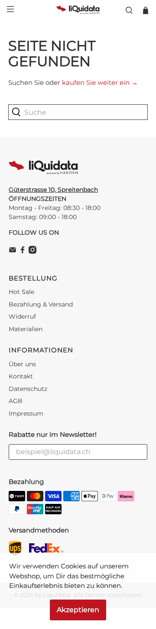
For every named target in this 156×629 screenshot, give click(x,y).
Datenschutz (28, 389)
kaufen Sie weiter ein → (100, 82)
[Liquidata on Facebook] (22, 251)
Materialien (25, 329)
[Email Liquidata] (12, 251)
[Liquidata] (78, 10)
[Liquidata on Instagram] (32, 251)
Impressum (26, 413)
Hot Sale (21, 292)
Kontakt (21, 376)
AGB (16, 401)
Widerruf (22, 316)
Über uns (22, 364)
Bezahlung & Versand (41, 304)
